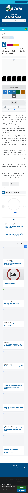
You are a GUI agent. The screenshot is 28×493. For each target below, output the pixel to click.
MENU (3, 29)
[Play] (12, 102)
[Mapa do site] (18, 17)
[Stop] (15, 102)
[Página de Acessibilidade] (20, 17)
